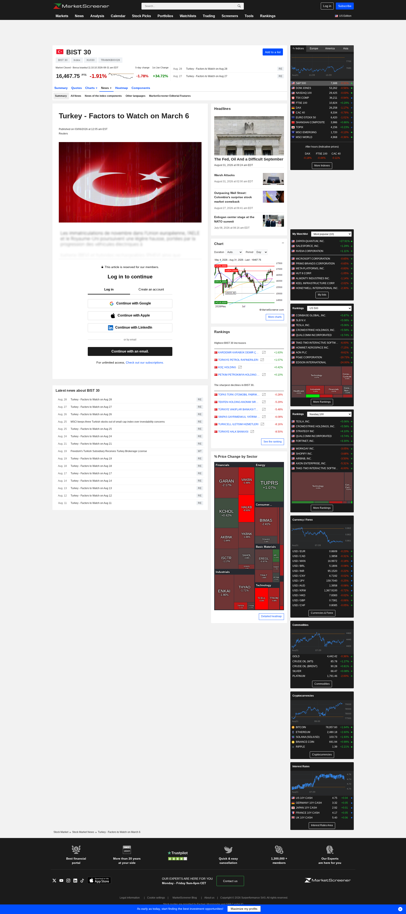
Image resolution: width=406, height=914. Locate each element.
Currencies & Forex (322, 612)
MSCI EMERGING (306, 132)
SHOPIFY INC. (304, 453)
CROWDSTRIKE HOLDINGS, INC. (315, 330)
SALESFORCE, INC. (307, 246)
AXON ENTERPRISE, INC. (311, 463)
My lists (322, 294)
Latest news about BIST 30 (78, 390)
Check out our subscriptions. (145, 362)
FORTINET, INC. (305, 441)
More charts (275, 316)
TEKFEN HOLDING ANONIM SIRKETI (239, 402)
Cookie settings (156, 897)
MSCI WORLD (304, 137)
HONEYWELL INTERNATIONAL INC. (317, 288)
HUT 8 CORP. (303, 273)
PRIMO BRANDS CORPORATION (315, 263)
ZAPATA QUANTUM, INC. (310, 241)
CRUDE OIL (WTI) (302, 661)
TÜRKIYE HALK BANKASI (233, 431)
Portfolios (165, 16)
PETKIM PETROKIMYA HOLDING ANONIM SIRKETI (239, 374)
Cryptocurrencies (303, 695)
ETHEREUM (303, 732)
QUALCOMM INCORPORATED (314, 335)
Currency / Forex (302, 519)
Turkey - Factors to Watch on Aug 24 (91, 436)
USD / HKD (298, 595)
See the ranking (272, 441)
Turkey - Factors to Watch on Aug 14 (91, 480)
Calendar (118, 16)
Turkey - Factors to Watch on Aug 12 (91, 495)
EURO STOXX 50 (306, 117)
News (79, 16)
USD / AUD (298, 585)
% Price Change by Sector (236, 456)
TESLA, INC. (303, 325)
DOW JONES (303, 88)
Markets (62, 16)
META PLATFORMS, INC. (310, 268)
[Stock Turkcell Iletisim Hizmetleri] (262, 424)
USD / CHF (298, 605)
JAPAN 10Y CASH (306, 807)
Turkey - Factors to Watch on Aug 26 (91, 414)
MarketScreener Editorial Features (170, 95)
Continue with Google (133, 303)
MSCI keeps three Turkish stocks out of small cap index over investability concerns (118, 421)
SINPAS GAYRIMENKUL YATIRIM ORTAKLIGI (239, 416)
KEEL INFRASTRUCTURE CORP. (315, 283)
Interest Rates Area (322, 825)
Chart (218, 244)
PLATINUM (298, 676)
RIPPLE (300, 746)
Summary (61, 88)
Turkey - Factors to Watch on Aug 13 (91, 488)
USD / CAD (298, 556)
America (330, 48)
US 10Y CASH (304, 797)
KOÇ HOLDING (227, 367)
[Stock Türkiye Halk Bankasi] (252, 432)
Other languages (135, 95)
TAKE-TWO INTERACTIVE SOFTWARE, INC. (317, 342)
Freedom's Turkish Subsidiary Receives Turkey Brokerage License (109, 451)
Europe (314, 48)
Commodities (300, 625)
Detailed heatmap (271, 616)
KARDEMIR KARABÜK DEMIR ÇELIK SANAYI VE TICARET (239, 352)
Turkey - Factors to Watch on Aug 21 (91, 443)
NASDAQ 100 (304, 92)
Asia (345, 48)
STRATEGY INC (305, 431)
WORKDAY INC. (305, 448)
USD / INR (298, 571)
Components (141, 88)
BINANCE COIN (305, 741)
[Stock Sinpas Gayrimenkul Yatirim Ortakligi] (263, 417)
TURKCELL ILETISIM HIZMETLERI (238, 424)
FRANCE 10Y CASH (308, 812)
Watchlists (188, 16)
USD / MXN (299, 561)
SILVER (296, 671)
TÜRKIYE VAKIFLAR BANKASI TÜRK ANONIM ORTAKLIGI (239, 409)
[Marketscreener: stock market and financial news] (81, 6)
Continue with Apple (134, 315)
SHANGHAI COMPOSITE (310, 122)
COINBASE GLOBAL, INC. (311, 315)
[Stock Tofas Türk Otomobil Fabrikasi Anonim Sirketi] (263, 395)
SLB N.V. (301, 320)
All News (76, 95)
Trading (209, 16)
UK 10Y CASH (304, 817)
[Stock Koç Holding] (239, 367)
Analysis (97, 16)
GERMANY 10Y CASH (309, 802)
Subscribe (344, 6)
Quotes (76, 88)
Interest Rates (301, 766)
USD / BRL (298, 565)
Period (249, 252)
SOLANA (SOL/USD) (308, 737)
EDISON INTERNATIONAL (311, 362)
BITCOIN (301, 727)
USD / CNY (298, 575)
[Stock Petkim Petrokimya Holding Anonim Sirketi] (263, 375)
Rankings (268, 16)
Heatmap (121, 88)
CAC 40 (300, 112)
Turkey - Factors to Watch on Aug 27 (206, 76)
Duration (219, 252)
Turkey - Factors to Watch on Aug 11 (91, 503)
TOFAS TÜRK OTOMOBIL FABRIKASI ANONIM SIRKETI (239, 394)
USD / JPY (298, 580)
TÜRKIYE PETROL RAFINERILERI (238, 359)
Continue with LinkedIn (133, 327)
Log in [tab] (109, 289)
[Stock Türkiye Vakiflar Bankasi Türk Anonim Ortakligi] (263, 409)
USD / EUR (298, 551)
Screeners (230, 16)
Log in (327, 6)
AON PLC (301, 352)
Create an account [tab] (151, 289)
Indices (299, 48)
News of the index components (103, 95)
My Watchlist (300, 233)
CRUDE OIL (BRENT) (304, 666)
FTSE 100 (301, 102)
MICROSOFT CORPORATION (313, 258)
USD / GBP (298, 600)
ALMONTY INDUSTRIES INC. (313, 278)
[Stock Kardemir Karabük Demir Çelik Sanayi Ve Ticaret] (263, 352)
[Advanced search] (239, 6)
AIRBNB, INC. (304, 458)
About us (209, 897)
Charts (90, 88)
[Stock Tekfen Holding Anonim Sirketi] (263, 402)
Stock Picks (141, 16)
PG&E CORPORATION (309, 357)
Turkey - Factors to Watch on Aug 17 (91, 473)
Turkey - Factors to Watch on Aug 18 (91, 466)
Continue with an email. (130, 351)
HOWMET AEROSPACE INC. (312, 347)
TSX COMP (302, 97)
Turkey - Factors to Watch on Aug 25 (91, 428)
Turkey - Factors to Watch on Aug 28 (206, 68)
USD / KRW (299, 590)
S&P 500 (301, 83)
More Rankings (322, 401)
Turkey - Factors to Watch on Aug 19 (91, 458)
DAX (298, 107)
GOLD (296, 656)
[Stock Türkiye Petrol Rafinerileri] (261, 360)
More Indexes (322, 165)
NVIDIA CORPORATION (309, 251)
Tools (249, 16)
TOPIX (299, 127)
